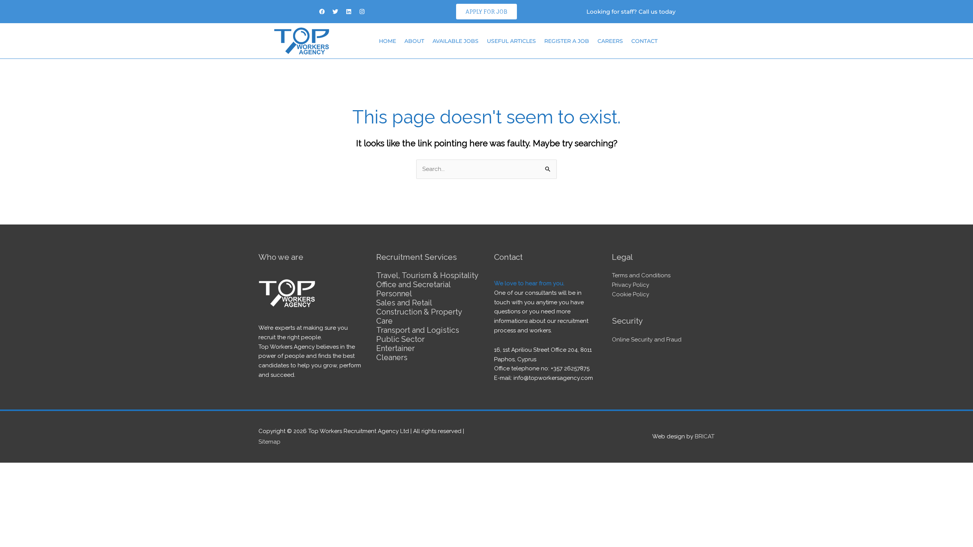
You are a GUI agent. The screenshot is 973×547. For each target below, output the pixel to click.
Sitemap (269, 441)
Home (387, 41)
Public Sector (400, 339)
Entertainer (395, 348)
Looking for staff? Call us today (630, 11)
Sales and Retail (404, 302)
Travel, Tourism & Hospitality (427, 275)
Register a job (566, 41)
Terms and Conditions (641, 275)
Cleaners (391, 357)
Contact (644, 41)
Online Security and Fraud (646, 339)
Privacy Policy (630, 284)
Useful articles (511, 41)
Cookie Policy (630, 294)
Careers (610, 41)
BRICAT (705, 436)
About (414, 41)
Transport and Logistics (417, 330)
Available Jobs (456, 41)
